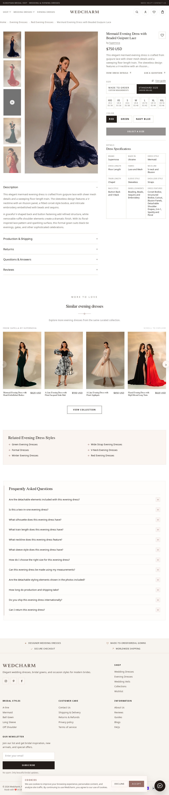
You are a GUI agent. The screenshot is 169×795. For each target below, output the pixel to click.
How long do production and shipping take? (34, 589)
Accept (136, 783)
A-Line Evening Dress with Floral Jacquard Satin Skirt (56, 394)
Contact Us (64, 707)
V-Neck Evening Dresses (104, 450)
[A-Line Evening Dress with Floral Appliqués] (105, 360)
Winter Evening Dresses (25, 455)
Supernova (114, 42)
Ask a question (153, 73)
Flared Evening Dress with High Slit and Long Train (138, 394)
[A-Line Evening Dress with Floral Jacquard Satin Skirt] (64, 360)
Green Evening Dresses (25, 444)
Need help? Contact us (153, 3)
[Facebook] (21, 681)
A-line (6, 707)
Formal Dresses (20, 450)
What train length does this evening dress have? (36, 529)
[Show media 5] (12, 159)
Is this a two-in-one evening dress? (28, 509)
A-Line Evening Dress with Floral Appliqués (97, 394)
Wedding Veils (122, 681)
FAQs (117, 727)
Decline (119, 783)
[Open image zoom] (61, 102)
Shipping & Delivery (70, 712)
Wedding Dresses (23, 12)
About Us (119, 707)
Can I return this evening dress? (27, 609)
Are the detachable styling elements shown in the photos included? (47, 579)
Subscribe (28, 765)
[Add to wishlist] (162, 35)
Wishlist (118, 691)
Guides (118, 717)
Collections (120, 686)
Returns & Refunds (69, 717)
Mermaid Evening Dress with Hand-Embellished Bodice (15, 394)
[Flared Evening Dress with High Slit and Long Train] (147, 360)
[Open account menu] (145, 11)
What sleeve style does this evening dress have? (36, 549)
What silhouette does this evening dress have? (35, 519)
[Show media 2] (12, 73)
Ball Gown (8, 717)
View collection (84, 409)
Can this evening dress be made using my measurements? (42, 569)
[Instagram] (6, 681)
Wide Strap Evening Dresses (106, 444)
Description (10, 187)
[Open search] (136, 11)
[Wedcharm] (84, 11)
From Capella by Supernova (20, 328)
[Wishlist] (154, 11)
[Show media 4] (12, 131)
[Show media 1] (12, 45)
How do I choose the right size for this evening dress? (39, 559)
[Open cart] (162, 11)
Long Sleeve (9, 722)
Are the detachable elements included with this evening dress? (44, 499)
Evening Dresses (46, 12)
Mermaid (8, 712)
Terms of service (68, 727)
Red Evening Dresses (42, 22)
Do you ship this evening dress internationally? (35, 599)
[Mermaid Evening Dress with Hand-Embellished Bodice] (22, 360)
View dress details (117, 73)
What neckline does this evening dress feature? (35, 539)
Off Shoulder (10, 727)
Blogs (117, 722)
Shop (6, 12)
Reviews (118, 712)
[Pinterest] (14, 681)
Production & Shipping (17, 239)
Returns (8, 249)
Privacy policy (66, 722)
